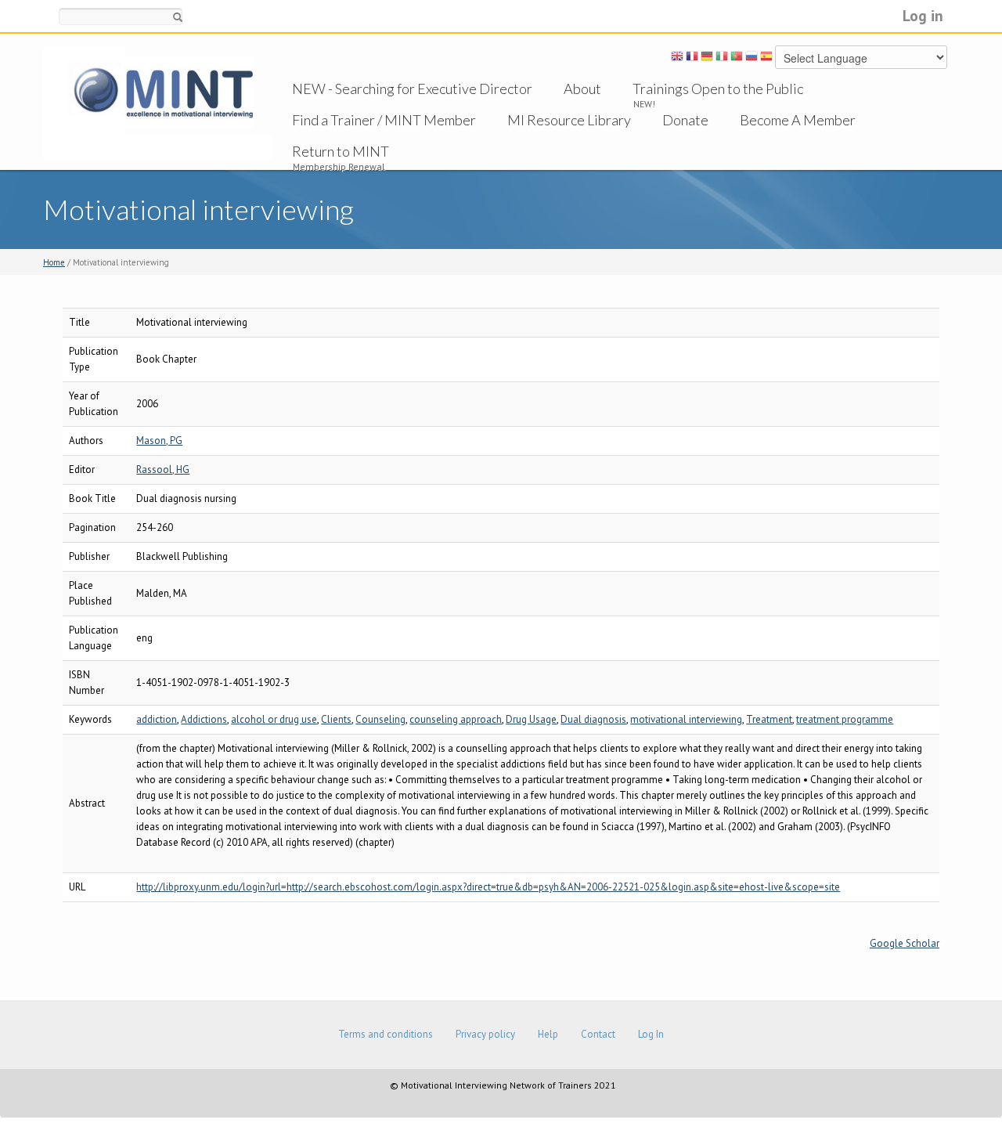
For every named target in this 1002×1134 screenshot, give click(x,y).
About (582, 88)
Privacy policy (485, 1034)
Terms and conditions (385, 1034)
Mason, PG (159, 440)
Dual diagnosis (593, 719)
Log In (651, 1034)
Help (548, 1034)
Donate (685, 120)
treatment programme (844, 719)
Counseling (380, 719)
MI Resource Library (569, 120)
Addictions (204, 719)
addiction (156, 719)
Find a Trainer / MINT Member (384, 120)
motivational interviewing (686, 719)
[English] (677, 58)
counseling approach (455, 719)
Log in (923, 15)
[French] (692, 58)
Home (54, 262)
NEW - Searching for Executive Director (412, 88)
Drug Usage (531, 719)
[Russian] (751, 58)
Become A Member (798, 120)
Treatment (769, 719)
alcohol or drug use (274, 719)
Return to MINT (340, 151)
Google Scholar (904, 943)
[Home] (157, 103)
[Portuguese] (736, 58)
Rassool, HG (162, 469)
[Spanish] (766, 58)
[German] (707, 58)
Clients (336, 719)
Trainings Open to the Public (718, 88)
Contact (598, 1034)
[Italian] (721, 58)
